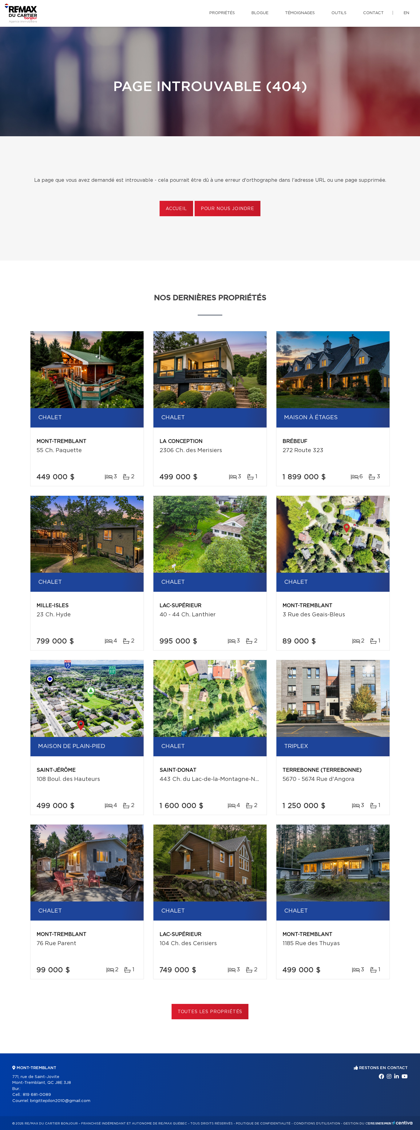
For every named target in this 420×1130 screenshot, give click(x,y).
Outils (339, 13)
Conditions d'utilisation (317, 1123)
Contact (373, 13)
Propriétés (222, 13)
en (406, 13)
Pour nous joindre (227, 209)
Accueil (176, 209)
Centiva (403, 1123)
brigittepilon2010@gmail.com (60, 1101)
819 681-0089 (37, 1095)
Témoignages (300, 13)
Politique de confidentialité (263, 1123)
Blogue (260, 13)
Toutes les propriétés (210, 1012)
